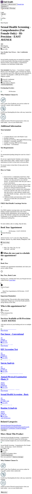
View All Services (5, 418)
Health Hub (20, 4)
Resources (4, 6)
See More (3, 430)
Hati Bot (5, 492)
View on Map (6, 242)
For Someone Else (8, 313)
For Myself (6, 310)
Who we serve (12, 4)
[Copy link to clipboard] (2, 44)
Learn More (12, 280)
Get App (13, 8)
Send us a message (18, 457)
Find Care (3, 4)
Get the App (5, 8)
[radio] (16, 263)
